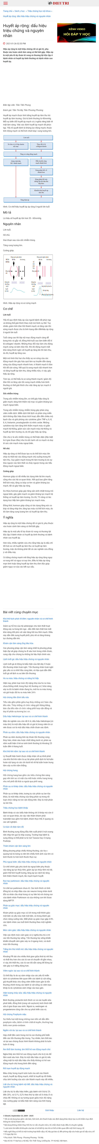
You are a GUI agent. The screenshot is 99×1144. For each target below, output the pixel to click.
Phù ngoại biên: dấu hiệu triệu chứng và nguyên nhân (27, 862)
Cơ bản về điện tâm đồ (13, 827)
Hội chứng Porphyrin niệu (14, 1014)
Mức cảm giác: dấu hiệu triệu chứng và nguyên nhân (27, 930)
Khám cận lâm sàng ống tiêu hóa (18, 643)
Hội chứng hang (10, 770)
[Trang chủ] (58, 3)
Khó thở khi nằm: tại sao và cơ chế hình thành (24, 751)
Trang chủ (7, 11)
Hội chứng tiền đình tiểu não (16, 697)
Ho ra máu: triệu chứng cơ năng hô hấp (21, 678)
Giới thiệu (49, 1110)
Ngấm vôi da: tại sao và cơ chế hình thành (22, 1030)
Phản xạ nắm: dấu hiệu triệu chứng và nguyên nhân (26, 732)
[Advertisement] (28, 83)
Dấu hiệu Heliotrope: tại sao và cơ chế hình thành (25, 716)
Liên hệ (80, 1110)
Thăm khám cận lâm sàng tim (17, 846)
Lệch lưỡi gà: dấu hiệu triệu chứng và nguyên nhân (26, 659)
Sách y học (20, 11)
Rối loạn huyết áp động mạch (16, 1068)
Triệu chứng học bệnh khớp (15, 808)
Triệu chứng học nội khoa (39, 11)
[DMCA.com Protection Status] (18, 1110)
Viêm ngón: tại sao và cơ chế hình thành (21, 970)
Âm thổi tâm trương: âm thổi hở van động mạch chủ (26, 1049)
